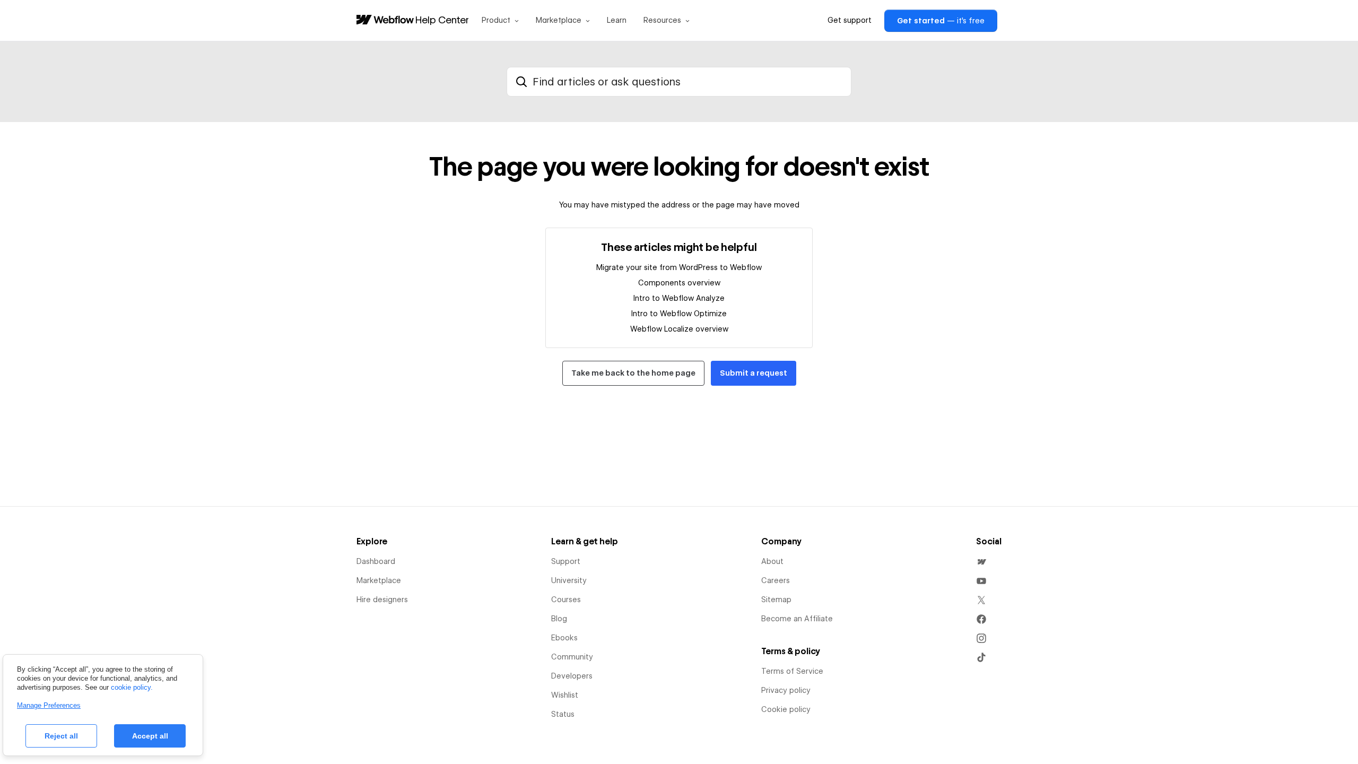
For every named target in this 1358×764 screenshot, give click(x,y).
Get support (850, 20)
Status (562, 714)
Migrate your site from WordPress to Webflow (679, 267)
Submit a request (753, 373)
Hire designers (382, 599)
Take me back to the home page (633, 373)
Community (572, 657)
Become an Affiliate (797, 618)
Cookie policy (786, 709)
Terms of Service (792, 671)
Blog (559, 618)
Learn (616, 20)
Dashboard (375, 561)
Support (565, 561)
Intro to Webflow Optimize (679, 313)
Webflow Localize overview (679, 329)
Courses (566, 599)
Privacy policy (786, 690)
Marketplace (378, 580)
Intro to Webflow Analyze (679, 298)
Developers (572, 676)
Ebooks (564, 637)
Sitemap (776, 599)
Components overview (679, 283)
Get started (941, 20)
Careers (775, 580)
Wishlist (564, 695)
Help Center (442, 19)
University (569, 580)
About (772, 561)
